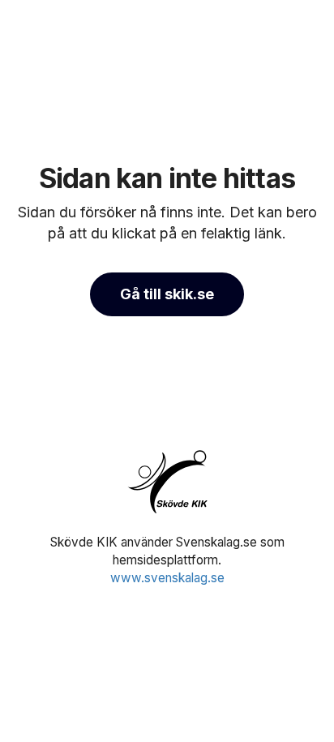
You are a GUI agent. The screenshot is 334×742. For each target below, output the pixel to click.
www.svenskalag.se (167, 577)
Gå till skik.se (167, 293)
